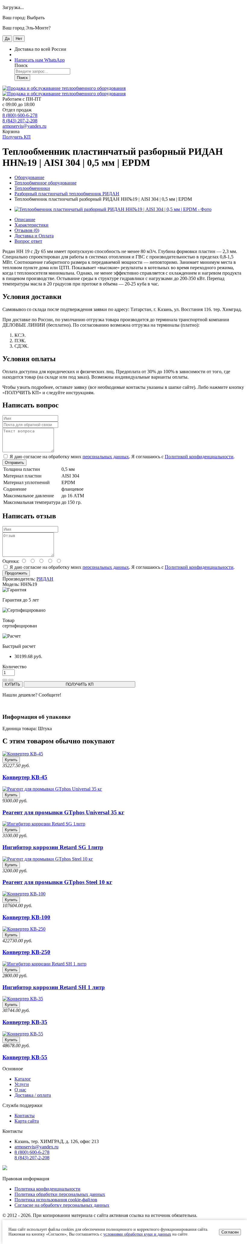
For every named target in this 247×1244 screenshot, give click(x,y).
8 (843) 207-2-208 (19, 120)
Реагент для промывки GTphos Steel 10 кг (57, 882)
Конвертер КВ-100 (26, 917)
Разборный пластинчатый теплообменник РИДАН (66, 193)
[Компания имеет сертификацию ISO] (4, 1168)
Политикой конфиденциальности (199, 456)
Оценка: (10, 561)
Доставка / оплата (32, 1095)
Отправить (14, 462)
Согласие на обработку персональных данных (61, 1205)
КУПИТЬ (12, 684)
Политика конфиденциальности (47, 1188)
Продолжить (16, 573)
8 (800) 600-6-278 (19, 115)
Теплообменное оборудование (45, 182)
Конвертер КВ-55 (24, 1057)
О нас (20, 1089)
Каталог (22, 1078)
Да (7, 38)
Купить (11, 760)
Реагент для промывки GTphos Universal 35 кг (63, 812)
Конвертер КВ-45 (24, 777)
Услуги (21, 1084)
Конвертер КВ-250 (26, 952)
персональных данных (106, 456)
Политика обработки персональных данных (59, 1194)
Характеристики (31, 224)
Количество (14, 666)
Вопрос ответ (28, 241)
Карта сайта (26, 1121)
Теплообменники (32, 188)
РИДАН (44, 578)
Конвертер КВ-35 (24, 1022)
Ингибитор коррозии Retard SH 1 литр (53, 987)
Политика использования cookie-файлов (55, 1199)
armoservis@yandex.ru (24, 126)
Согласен (230, 1232)
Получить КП (16, 136)
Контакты (24, 1115)
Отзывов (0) (26, 230)
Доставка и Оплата (34, 235)
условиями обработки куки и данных (137, 1234)
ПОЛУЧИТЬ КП (79, 684)
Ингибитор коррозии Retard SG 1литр (52, 847)
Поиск (22, 77)
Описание (24, 219)
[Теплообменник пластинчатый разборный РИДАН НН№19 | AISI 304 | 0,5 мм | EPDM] (112, 209)
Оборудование (29, 177)
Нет (19, 38)
